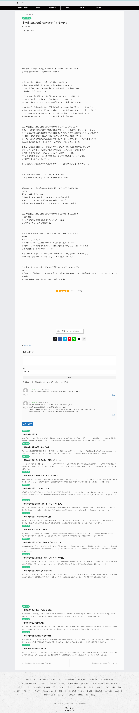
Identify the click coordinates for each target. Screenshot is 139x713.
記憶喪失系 (72, 695)
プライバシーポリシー (71, 703)
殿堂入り (45, 691)
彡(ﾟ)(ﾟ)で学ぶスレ (58, 687)
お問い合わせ (82, 703)
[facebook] (60, 339)
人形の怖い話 (52, 683)
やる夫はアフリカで (56, 679)
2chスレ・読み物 (23, 8)
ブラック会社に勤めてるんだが (29, 683)
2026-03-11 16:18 (44, 402)
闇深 (87, 695)
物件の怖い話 (72, 691)
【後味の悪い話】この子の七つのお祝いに (38, 517)
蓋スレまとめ (62, 695)
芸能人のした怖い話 (49, 695)
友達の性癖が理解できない (100, 683)
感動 (113, 687)
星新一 (19, 691)
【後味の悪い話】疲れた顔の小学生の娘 (37, 571)
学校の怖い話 (37, 687)
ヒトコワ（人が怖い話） (106, 679)
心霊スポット (70, 687)
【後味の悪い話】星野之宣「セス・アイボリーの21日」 (43, 558)
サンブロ (20, 3)
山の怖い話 (46, 687)
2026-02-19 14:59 (44, 389)
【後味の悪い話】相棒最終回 (33, 623)
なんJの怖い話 (44, 679)
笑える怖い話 (118, 691)
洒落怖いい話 (62, 691)
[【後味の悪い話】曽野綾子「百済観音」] (65, 339)
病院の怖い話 (99, 691)
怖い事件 (91, 687)
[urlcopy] (84, 339)
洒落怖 (38, 8)
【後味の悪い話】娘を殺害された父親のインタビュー (42, 460)
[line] (74, 339)
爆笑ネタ (68, 8)
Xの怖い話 (28, 679)
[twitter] (55, 339)
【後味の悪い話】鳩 (29, 434)
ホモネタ (43, 683)
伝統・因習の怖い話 (72, 683)
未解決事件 (37, 691)
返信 (113, 395)
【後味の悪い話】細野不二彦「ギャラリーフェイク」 (42, 504)
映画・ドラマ (27, 691)
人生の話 (61, 683)
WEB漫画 (98, 8)
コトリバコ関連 (81, 679)
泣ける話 (53, 691)
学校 (29, 687)
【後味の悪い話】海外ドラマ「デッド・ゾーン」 (40, 475)
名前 (24, 368)
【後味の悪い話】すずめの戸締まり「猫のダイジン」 (42, 542)
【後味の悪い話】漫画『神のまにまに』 (37, 610)
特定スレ (81, 691)
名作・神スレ (83, 8)
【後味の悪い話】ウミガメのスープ (35, 488)
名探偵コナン (114, 683)
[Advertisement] (38, 46)
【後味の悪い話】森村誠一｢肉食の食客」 (37, 636)
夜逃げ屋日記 (21, 687)
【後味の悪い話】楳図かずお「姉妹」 (36, 447)
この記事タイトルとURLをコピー (70, 331)
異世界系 (89, 691)
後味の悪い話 (53, 8)
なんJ (35, 679)
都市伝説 (80, 695)
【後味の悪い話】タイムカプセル (34, 529)
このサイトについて (58, 703)
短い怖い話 (108, 691)
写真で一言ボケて (85, 683)
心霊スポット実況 (81, 687)
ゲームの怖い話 (69, 679)
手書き (120, 687)
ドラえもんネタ (92, 679)
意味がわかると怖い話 (103, 687)
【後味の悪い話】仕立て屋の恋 (34, 649)
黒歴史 (93, 695)
